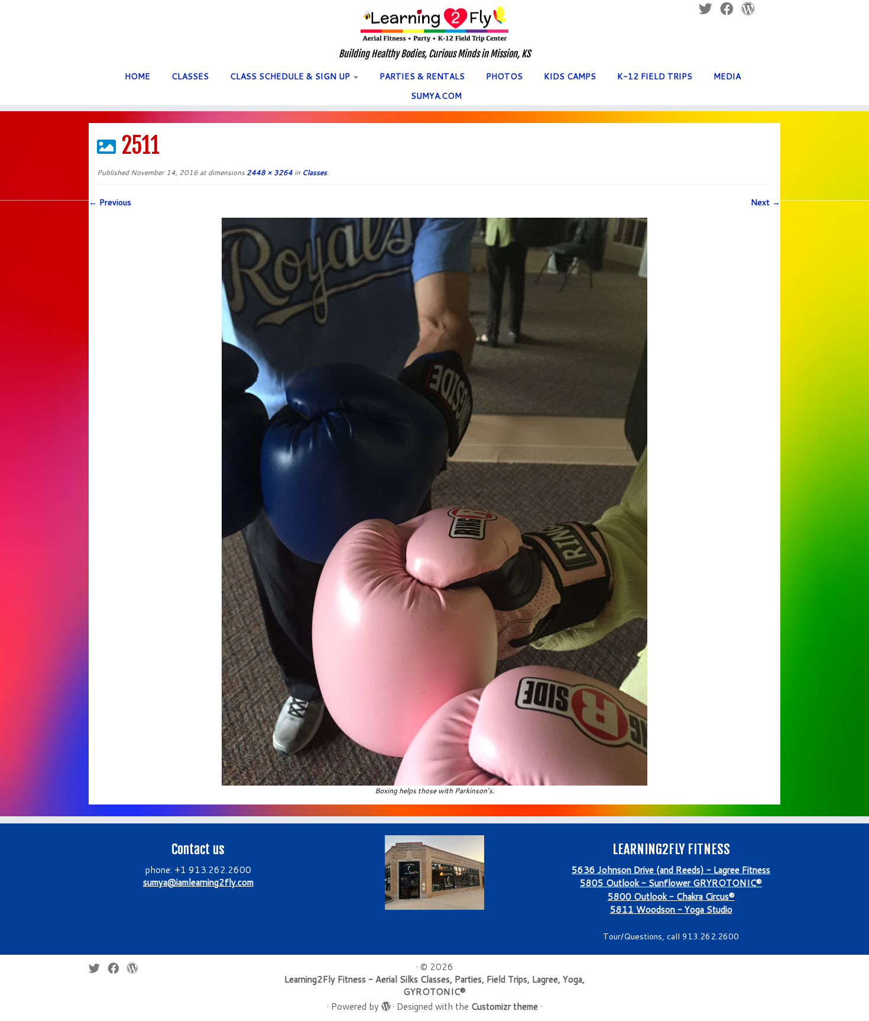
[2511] (434, 500)
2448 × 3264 (269, 172)
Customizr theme (504, 1006)
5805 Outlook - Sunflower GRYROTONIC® (671, 883)
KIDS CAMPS (570, 76)
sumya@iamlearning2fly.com (198, 882)
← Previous (110, 202)
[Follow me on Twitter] (98, 968)
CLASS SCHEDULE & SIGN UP (291, 76)
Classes (313, 172)
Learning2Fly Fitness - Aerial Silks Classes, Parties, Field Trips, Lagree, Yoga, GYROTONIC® (434, 985)
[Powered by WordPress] (385, 1004)
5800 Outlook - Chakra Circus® (671, 896)
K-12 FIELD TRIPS (654, 76)
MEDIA (727, 76)
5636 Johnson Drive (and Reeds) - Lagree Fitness (671, 870)
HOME (137, 76)
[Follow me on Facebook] (117, 968)
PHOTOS (504, 76)
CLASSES (190, 76)
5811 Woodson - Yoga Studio (671, 909)
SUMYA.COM (436, 96)
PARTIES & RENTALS (422, 76)
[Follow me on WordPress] (136, 968)
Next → (765, 202)
